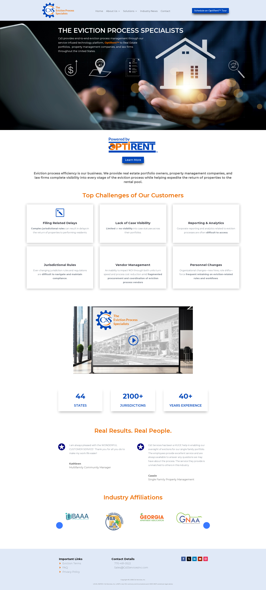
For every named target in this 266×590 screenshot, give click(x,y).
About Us (111, 11)
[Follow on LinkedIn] (194, 559)
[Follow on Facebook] (183, 559)
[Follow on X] (189, 559)
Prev (59, 525)
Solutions (128, 11)
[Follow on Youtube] (200, 559)
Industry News (149, 11)
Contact (165, 11)
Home (99, 11)
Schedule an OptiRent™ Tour (210, 10)
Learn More (133, 160)
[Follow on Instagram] (205, 559)
